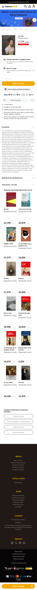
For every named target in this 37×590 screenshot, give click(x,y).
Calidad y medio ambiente (18, 463)
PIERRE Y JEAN (8, 244)
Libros (3, 29)
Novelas (9, 29)
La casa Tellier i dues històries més (24, 245)
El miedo (21, 383)
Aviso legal (18, 507)
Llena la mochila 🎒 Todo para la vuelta (18, 2)
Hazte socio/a (18, 483)
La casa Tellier (8, 383)
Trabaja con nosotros (18, 467)
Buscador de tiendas (18, 465)
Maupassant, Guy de (23, 38)
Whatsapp (18, 523)
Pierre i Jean (8, 313)
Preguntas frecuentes (18, 495)
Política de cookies (18, 502)
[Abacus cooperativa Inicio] (11, 7)
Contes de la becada (24, 209)
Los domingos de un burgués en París (10, 349)
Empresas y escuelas (18, 470)
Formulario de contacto (18, 520)
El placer (21, 279)
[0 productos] (33, 7)
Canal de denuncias (18, 505)
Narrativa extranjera (24, 29)
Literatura (15, 29)
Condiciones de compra (18, 498)
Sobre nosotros (18, 460)
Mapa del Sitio (18, 551)
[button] (29, 6)
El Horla (6, 279)
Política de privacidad (18, 500)
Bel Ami (6, 209)
